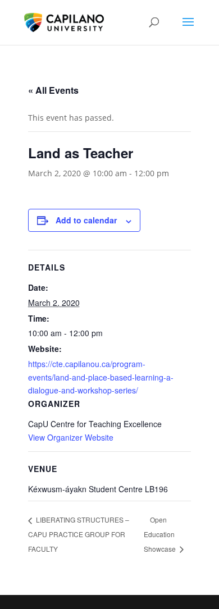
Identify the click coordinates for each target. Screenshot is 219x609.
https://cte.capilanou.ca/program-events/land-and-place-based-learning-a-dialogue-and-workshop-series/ (101, 377)
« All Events (53, 90)
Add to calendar (86, 220)
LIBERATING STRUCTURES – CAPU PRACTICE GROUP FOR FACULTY (78, 534)
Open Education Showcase (160, 534)
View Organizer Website (70, 437)
